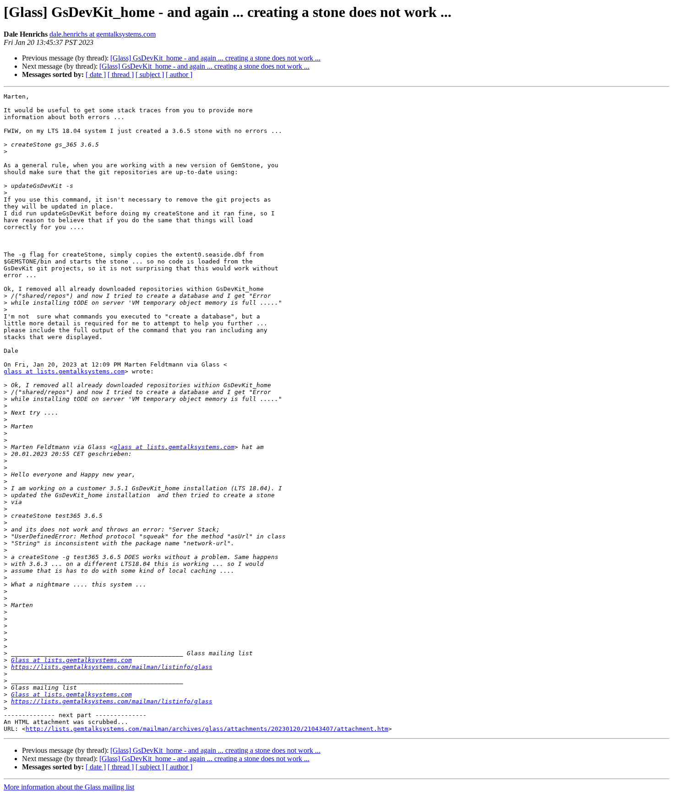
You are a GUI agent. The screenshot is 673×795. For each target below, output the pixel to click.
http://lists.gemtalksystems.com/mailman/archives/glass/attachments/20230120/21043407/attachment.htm (207, 728)
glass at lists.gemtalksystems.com (64, 371)
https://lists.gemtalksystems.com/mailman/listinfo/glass (111, 666)
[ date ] (96, 74)
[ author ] (179, 74)
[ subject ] (150, 74)
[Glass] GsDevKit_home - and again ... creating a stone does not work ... (215, 58)
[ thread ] (121, 74)
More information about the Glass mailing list (69, 787)
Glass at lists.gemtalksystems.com (71, 660)
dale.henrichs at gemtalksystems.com (102, 34)
